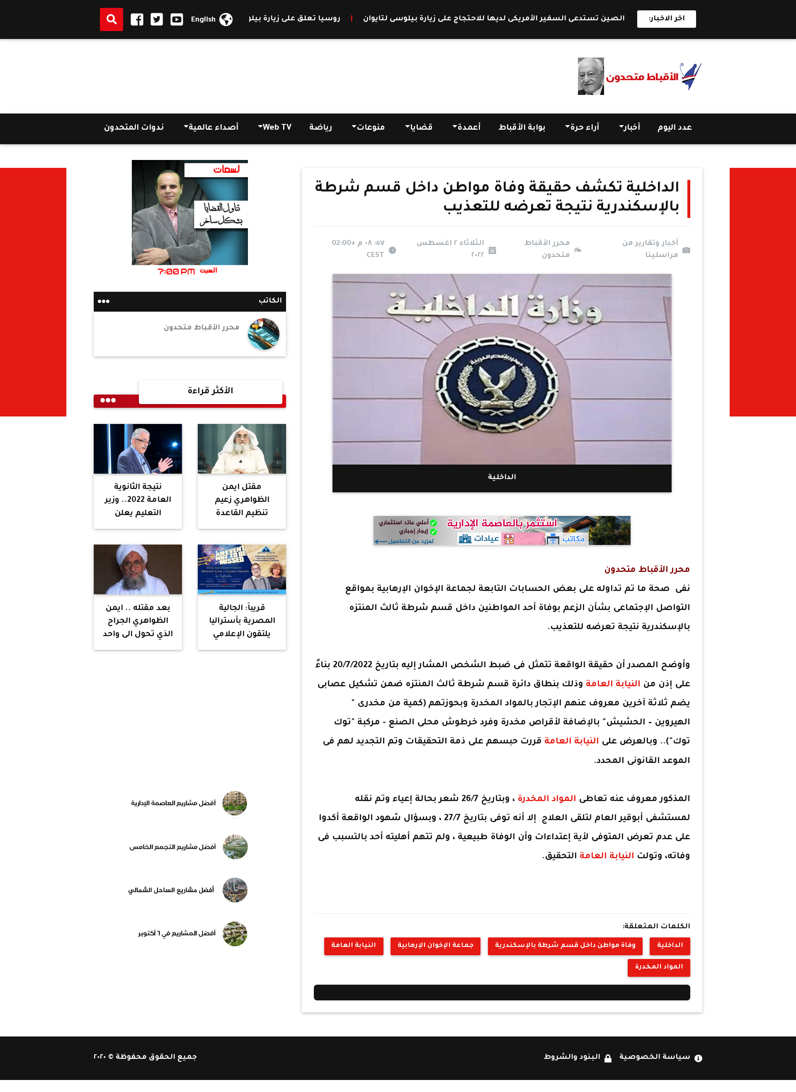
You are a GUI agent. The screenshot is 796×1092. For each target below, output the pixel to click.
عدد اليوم (675, 128)
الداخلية (670, 945)
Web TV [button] (277, 128)
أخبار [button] (632, 128)
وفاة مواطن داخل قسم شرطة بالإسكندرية (565, 945)
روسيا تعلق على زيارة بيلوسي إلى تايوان (340, 19)
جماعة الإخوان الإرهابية (435, 945)
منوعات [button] (371, 128)
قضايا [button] (421, 128)
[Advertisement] (245, 73)
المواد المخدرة (547, 799)
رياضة (320, 128)
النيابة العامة (613, 685)
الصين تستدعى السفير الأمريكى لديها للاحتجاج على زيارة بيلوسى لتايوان (564, 19)
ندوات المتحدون (134, 128)
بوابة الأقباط (522, 128)
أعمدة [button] (469, 128)
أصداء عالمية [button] (213, 128)
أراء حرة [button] (584, 128)
